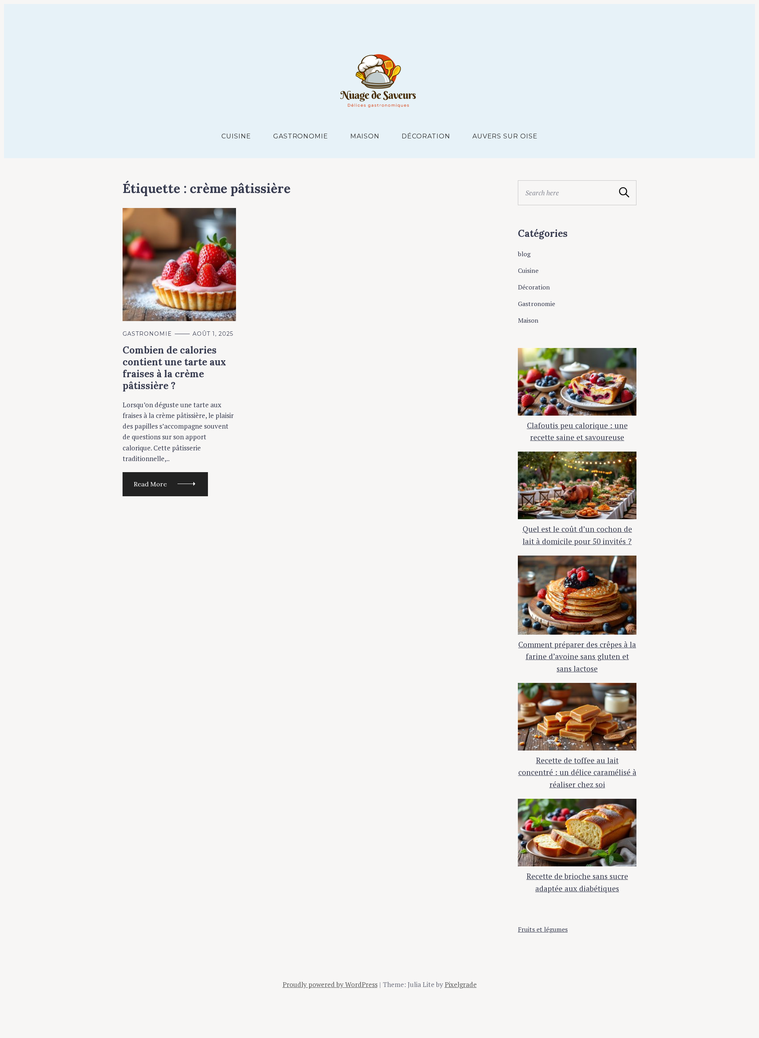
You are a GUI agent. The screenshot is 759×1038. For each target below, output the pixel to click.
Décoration (426, 136)
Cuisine (236, 136)
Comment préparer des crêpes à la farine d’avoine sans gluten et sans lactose (577, 656)
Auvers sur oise (505, 136)
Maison (365, 136)
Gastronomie (301, 136)
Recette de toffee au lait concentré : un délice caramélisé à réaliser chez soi (577, 772)
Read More (150, 484)
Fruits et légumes (543, 929)
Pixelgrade (461, 984)
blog (524, 254)
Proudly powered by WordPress (330, 984)
